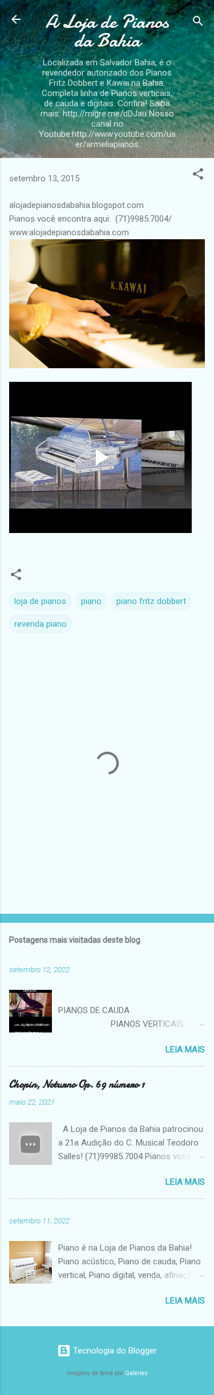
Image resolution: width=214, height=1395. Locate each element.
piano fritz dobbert (151, 601)
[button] (198, 176)
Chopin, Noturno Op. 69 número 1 (76, 1084)
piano (91, 601)
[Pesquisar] (198, 23)
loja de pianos (40, 601)
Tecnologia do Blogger (114, 1351)
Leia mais (185, 1049)
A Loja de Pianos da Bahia (107, 31)
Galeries (136, 1373)
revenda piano (40, 624)
